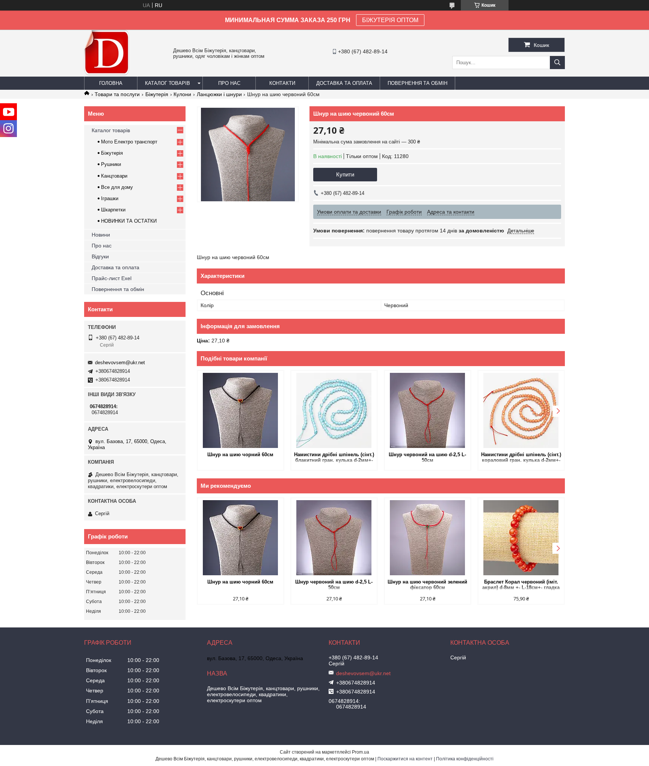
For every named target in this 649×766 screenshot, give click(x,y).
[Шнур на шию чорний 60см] (240, 410)
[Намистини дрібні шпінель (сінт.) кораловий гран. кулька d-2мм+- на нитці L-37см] (521, 410)
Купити (345, 174)
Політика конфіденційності (465, 758)
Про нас (229, 83)
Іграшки (109, 198)
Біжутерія (156, 94)
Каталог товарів (167, 83)
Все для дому (117, 187)
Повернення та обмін (417, 83)
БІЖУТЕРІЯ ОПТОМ (390, 20)
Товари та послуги (117, 94)
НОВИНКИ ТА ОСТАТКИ (129, 221)
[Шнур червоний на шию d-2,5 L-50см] (427, 410)
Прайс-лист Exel (111, 278)
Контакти (282, 83)
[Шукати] (557, 62)
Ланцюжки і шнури (219, 94)
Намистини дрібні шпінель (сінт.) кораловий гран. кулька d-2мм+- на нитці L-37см (521, 458)
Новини (101, 235)
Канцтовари (114, 176)
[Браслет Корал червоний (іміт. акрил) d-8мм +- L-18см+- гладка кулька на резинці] (521, 537)
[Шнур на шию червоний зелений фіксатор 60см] (427, 537)
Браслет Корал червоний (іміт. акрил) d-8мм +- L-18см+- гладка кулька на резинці (521, 585)
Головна (110, 83)
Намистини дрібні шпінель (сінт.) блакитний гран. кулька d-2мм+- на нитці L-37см (334, 458)
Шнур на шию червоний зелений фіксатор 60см (427, 584)
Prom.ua (360, 752)
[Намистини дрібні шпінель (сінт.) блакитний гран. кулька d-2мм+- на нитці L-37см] (334, 410)
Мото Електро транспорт (129, 142)
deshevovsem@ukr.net (120, 362)
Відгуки (100, 256)
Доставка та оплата (344, 83)
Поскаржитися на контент (405, 758)
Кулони (182, 94)
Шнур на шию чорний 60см (240, 454)
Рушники (111, 164)
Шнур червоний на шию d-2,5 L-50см (427, 457)
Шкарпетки (113, 210)
